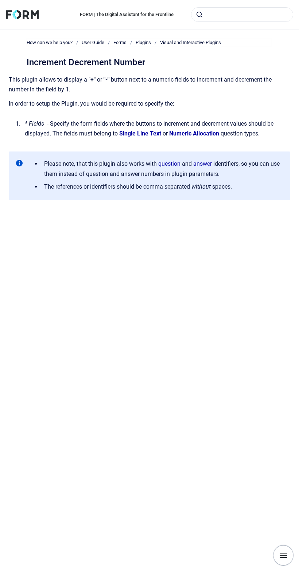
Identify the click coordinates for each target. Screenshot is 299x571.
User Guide (93, 42)
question (170, 163)
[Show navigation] (283, 555)
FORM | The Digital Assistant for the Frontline (127, 14)
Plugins (143, 42)
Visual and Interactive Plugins (190, 42)
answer (202, 163)
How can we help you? (50, 42)
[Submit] (199, 14)
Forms (120, 42)
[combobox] (242, 14)
